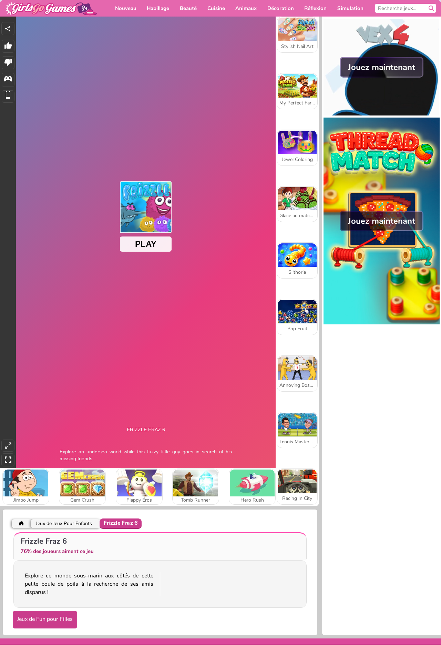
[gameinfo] (8, 80)
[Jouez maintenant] (382, 114)
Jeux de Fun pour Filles (45, 619)
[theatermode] (7, 446)
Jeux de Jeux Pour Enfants (64, 523)
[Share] (7, 28)
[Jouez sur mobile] (8, 96)
